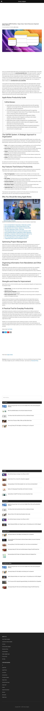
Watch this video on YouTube (9, 220)
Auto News (4, 672)
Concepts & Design (5, 677)
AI (2, 665)
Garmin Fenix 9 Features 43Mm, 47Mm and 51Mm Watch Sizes (20, 420)
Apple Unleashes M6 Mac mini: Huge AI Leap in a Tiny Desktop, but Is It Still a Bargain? (24, 524)
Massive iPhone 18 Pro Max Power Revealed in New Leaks (19, 514)
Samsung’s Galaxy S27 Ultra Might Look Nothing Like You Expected (21, 425)
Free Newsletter (5, 651)
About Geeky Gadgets (6, 639)
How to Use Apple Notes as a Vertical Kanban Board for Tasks (16, 226)
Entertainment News (5, 682)
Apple (8, 354)
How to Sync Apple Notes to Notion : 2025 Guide (14, 229)
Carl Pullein (10, 329)
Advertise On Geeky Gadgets (7, 641)
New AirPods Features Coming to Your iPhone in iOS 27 (18, 474)
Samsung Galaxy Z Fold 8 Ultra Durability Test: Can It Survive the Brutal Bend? (22, 484)
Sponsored (4, 694)
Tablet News (4, 697)
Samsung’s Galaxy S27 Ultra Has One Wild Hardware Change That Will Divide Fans (23, 549)
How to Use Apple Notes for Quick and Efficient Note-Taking (16, 236)
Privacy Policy (4, 656)
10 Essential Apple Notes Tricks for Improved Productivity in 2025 (17, 230)
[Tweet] (6, 332)
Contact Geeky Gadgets (6, 646)
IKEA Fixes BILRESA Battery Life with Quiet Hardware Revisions (20, 410)
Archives (3, 644)
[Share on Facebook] (3, 332)
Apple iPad (4, 667)
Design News (4, 679)
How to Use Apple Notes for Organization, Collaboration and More (17, 224)
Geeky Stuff (4, 684)
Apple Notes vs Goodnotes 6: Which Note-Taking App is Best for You (18, 233)
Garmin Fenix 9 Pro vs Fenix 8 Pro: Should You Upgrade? (18, 479)
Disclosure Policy (34, 360)
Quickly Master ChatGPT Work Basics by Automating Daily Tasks (20, 493)
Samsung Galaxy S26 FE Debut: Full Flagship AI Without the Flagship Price (22, 554)
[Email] (11, 332)
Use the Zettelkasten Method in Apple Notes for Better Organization (17, 232)
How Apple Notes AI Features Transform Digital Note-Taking (16, 235)
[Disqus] (22, 380)
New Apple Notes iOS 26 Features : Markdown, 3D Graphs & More (17, 227)
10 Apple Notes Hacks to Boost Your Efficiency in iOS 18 (15, 238)
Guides (11, 354)
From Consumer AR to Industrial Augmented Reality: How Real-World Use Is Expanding (24, 581)
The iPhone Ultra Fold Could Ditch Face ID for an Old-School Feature (21, 415)
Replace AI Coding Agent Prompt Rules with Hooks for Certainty (20, 489)
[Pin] (8, 332)
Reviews (3, 692)
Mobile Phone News (5, 689)
